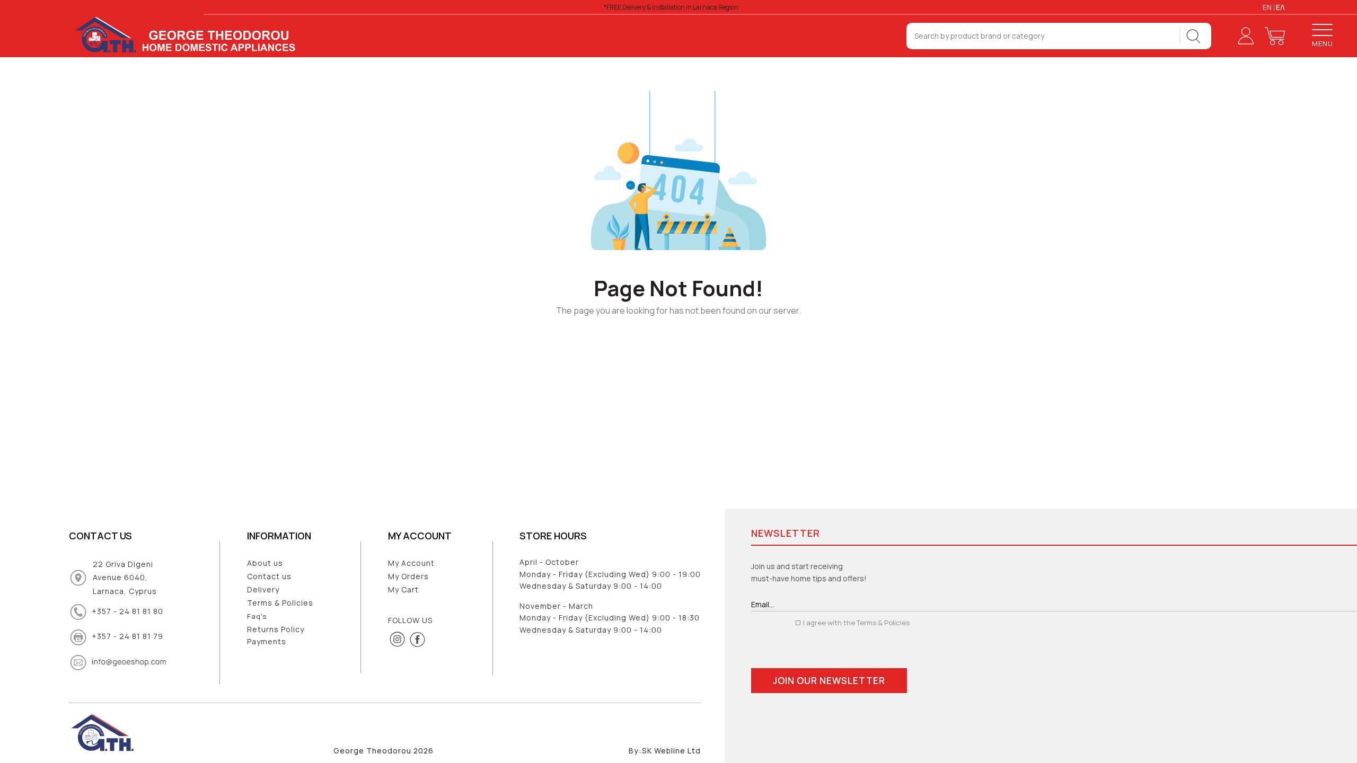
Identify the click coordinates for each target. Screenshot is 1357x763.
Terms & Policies (280, 603)
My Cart (403, 589)
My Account (411, 563)
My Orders (408, 576)
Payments (266, 641)
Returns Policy (275, 629)
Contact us (269, 576)
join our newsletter (829, 681)
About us (265, 563)
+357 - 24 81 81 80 (127, 611)
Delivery (263, 589)
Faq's (257, 616)
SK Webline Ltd (671, 751)
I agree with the (855, 622)
